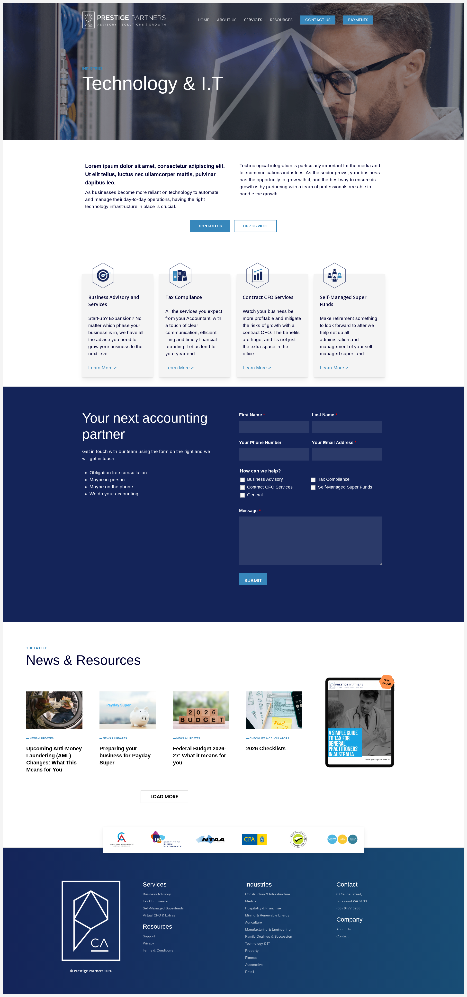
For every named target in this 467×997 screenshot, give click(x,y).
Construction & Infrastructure (267, 894)
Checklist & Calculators (269, 738)
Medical (251, 901)
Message (250, 510)
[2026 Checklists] (274, 710)
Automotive (254, 965)
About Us (343, 929)
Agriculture (253, 922)
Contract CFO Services (270, 487)
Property (252, 950)
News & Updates (42, 738)
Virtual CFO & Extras (159, 915)
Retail (249, 972)
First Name (252, 414)
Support (149, 936)
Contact (342, 936)
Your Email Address (334, 442)
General (255, 494)
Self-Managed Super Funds (345, 487)
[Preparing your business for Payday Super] (127, 710)
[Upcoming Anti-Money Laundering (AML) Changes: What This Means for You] (54, 710)
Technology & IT (257, 943)
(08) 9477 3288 (348, 908)
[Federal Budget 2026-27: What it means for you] (201, 710)
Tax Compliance (333, 479)
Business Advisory (265, 479)
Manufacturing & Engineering (268, 929)
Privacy (148, 943)
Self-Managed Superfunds (163, 908)
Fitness (251, 958)
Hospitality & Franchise (263, 908)
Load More (164, 796)
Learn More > (102, 367)
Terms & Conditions (158, 950)
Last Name (324, 414)
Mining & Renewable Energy (267, 915)
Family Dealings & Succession (268, 936)
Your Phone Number (260, 442)
